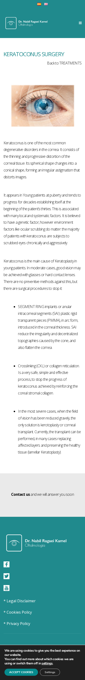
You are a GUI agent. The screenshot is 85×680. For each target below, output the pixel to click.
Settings (50, 672)
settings (47, 663)
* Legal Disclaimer (20, 600)
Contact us (20, 494)
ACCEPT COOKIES (21, 672)
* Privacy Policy (17, 623)
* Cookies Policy (18, 612)
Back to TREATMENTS (64, 63)
